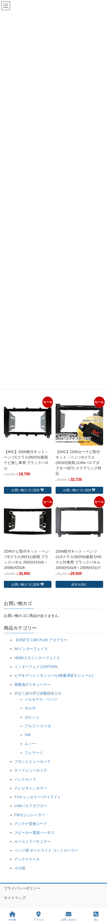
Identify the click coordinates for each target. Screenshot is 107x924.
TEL (95, 919)
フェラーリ (34, 753)
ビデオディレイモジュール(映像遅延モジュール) (53, 675)
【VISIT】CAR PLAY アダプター (40, 640)
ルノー (30, 744)
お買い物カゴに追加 (25, 490)
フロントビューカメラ (32, 761)
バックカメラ (25, 779)
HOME (12, 919)
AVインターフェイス (31, 649)
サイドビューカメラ (30, 770)
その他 (19, 868)
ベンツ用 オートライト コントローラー (46, 850)
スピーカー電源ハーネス (34, 832)
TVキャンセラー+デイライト (37, 797)
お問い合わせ (68, 919)
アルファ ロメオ (38, 726)
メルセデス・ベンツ (41, 699)
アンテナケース (27, 859)
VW (27, 735)
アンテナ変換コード (30, 824)
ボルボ (30, 708)
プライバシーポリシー (22, 888)
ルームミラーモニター (32, 841)
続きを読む (79, 584)
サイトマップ (15, 898)
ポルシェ (32, 717)
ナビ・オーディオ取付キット (38, 693)
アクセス (39, 919)
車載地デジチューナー (32, 684)
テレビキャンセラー (30, 788)
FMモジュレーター (29, 815)
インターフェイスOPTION (35, 667)
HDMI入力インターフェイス (37, 658)
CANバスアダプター (30, 806)
